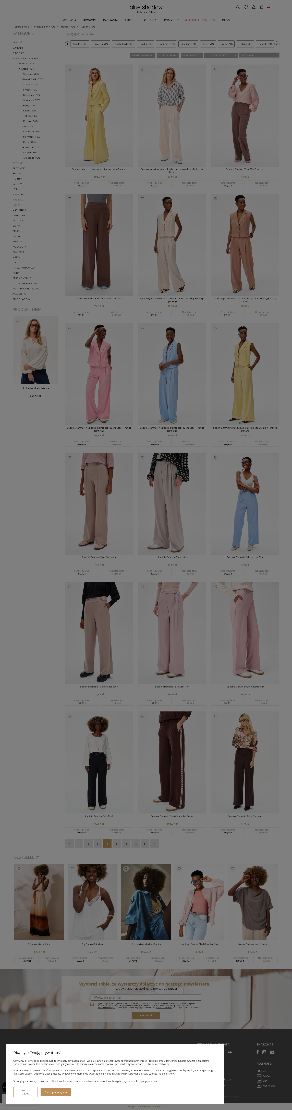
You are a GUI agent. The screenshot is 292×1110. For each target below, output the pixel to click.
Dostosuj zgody (25, 1092)
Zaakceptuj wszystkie (56, 1092)
